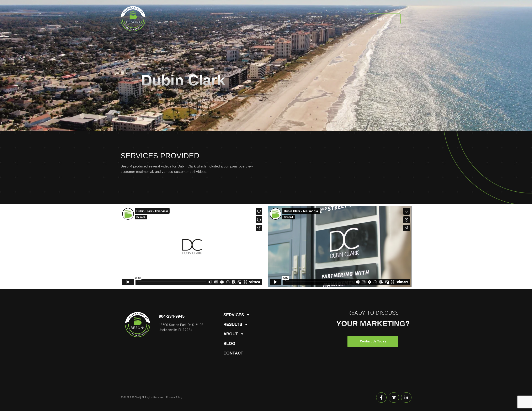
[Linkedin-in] (406, 397)
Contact (233, 353)
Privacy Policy (174, 397)
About (230, 334)
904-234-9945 (172, 316)
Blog (229, 343)
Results (232, 324)
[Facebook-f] (381, 397)
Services (233, 315)
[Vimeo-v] (394, 397)
